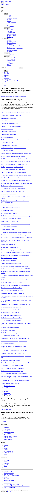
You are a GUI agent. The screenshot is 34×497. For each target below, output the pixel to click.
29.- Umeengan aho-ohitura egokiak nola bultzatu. (13, 188)
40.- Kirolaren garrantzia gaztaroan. (9, 221)
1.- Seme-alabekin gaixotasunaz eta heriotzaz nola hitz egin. (15, 112)
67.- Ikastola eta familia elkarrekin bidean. (11, 307)
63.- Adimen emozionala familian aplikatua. (11, 288)
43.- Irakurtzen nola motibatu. (8, 229)
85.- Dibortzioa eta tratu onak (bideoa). (10, 360)
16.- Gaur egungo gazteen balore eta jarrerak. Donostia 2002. (16, 153)
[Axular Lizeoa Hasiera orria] (5, 4)
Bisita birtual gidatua (6, 409)
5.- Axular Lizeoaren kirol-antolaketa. (10, 123)
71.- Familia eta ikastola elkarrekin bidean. (11, 318)
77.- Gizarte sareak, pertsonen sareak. (10, 335)
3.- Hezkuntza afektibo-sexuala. (8, 118)
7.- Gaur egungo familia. (7, 129)
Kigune (9, 491)
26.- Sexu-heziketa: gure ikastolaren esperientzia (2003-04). (15, 180)
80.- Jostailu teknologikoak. (7, 343)
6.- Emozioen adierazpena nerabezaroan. (11, 126)
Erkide (5, 477)
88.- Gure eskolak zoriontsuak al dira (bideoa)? (12, 368)
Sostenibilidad (7, 483)
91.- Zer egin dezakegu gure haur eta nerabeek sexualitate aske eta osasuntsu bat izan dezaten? (16, 377)
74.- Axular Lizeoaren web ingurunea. (10, 327)
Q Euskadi (6, 478)
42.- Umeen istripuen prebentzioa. (9, 226)
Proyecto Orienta (8, 471)
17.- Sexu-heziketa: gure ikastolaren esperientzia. (13, 156)
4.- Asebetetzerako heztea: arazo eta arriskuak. (12, 121)
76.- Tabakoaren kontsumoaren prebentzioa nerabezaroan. (15, 333)
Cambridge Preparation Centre (11, 484)
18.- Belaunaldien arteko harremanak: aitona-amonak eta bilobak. (17, 158)
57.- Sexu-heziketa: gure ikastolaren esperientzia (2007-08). (15, 268)
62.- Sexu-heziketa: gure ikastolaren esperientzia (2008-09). (15, 285)
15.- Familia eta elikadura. (7, 150)
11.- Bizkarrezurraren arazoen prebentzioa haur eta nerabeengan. (17, 140)
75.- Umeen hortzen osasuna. (8, 330)
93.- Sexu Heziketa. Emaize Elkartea (10, 383)
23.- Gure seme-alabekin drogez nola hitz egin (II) (13, 172)
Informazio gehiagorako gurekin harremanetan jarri (13, 96)
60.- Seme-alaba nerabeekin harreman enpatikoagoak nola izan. (16, 279)
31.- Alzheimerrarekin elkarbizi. (8, 194)
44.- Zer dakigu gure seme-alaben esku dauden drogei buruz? (16, 232)
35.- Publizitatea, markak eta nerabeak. (10, 207)
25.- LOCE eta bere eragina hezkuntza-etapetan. (13, 177)
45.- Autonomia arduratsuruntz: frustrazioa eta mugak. (14, 235)
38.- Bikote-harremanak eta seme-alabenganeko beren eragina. (16, 216)
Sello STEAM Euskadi (9, 487)
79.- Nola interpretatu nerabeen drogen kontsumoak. (14, 341)
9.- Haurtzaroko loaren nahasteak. (9, 134)
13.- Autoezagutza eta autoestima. (9, 145)
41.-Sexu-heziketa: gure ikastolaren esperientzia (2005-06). (15, 224)
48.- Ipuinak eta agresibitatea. (8, 244)
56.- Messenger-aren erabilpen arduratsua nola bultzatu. (14, 266)
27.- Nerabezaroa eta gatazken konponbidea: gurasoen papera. (16, 183)
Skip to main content (6, 1)
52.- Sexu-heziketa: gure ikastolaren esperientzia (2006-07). (15, 255)
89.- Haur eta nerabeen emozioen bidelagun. (12, 371)
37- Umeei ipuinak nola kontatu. (9, 213)
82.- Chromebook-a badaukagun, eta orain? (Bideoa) (14, 350)
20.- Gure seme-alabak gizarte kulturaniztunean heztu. (14, 164)
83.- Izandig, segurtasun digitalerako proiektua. (12, 353)
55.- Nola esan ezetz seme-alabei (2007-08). (12, 263)
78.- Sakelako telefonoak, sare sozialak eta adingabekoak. (15, 338)
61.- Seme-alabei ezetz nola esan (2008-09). (11, 282)
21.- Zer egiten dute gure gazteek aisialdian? (12, 167)
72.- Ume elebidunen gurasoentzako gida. (11, 320)
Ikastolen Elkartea (8, 474)
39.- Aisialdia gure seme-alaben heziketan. (11, 218)
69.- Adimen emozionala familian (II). (10, 312)
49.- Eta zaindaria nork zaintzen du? (10, 247)
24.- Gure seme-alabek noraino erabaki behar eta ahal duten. (16, 175)
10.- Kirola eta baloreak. (7, 137)
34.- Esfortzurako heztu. (7, 205)
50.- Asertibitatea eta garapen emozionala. (11, 249)
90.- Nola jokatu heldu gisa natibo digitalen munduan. (14, 373)
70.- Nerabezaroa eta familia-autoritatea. (11, 315)
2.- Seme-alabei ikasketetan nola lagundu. (11, 115)
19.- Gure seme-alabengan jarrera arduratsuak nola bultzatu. (15, 161)
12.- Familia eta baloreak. (7, 142)
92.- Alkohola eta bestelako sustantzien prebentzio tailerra (15, 380)
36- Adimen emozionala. (7, 210)
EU (5, 85)
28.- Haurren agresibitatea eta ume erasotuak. (12, 186)
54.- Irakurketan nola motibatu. (8, 260)
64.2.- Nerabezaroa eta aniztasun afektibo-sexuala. (13, 293)
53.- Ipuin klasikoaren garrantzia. (9, 258)
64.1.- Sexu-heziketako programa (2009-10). (12, 290)
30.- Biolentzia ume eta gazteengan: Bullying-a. (12, 191)
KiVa (5, 481)
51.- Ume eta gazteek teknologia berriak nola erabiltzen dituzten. (17, 252)
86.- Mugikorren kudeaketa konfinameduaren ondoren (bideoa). (16, 363)
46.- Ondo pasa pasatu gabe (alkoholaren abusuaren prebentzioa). (17, 237)
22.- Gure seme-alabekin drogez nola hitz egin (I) (13, 169)
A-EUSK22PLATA (9, 480)
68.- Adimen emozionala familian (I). (10, 309)
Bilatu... (3, 67)
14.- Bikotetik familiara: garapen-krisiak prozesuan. (13, 148)
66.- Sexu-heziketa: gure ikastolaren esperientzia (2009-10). (15, 304)
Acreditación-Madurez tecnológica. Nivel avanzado (16, 486)
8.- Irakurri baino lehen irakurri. (8, 131)
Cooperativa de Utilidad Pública (12, 476)
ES (4, 83)
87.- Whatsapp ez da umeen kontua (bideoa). (12, 365)
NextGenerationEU (9, 473)
